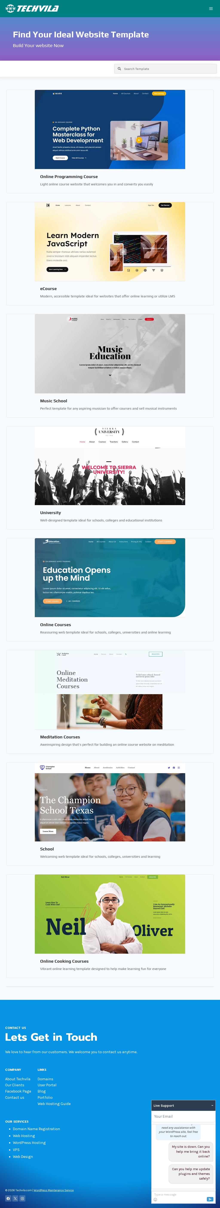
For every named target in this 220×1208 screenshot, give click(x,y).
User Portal (47, 1085)
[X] (15, 1198)
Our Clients (14, 1085)
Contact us (14, 1097)
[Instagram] (22, 1198)
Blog (42, 1091)
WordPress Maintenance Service (54, 1190)
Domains (45, 1079)
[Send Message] (210, 1199)
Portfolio (45, 1097)
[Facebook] (8, 1198)
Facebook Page (18, 1091)
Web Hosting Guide (54, 1103)
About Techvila (18, 1079)
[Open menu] (211, 8)
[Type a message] (183, 1197)
